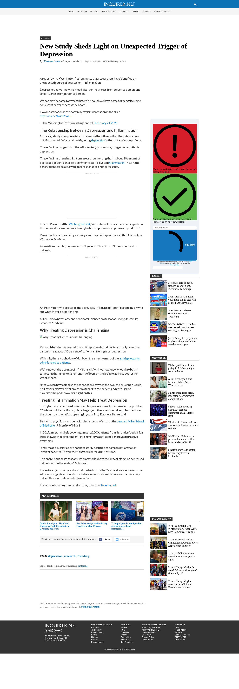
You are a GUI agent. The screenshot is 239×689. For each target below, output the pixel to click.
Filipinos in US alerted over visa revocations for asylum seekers (183, 425)
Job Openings (127, 642)
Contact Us (126, 637)
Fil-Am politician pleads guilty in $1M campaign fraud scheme (181, 368)
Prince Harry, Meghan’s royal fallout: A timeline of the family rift (182, 570)
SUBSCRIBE (190, 245)
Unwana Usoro (52, 61)
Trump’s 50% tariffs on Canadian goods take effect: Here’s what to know (183, 542)
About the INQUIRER (151, 630)
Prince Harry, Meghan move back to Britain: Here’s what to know (180, 584)
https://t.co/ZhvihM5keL (55, 116)
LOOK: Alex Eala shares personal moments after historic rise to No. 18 (181, 439)
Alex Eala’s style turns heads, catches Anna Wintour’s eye (180, 382)
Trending (83, 556)
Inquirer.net (108, 485)
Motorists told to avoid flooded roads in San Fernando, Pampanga (180, 285)
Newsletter (125, 640)
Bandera (178, 632)
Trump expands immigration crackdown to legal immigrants (126, 526)
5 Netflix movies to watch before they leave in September (182, 453)
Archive (124, 635)
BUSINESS (82, 11)
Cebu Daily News (182, 635)
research (70, 556)
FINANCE (94, 11)
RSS (123, 630)
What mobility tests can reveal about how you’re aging (181, 556)
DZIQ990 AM (180, 637)
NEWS (71, 11)
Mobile (124, 627)
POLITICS (146, 11)
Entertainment (97, 632)
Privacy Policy (174, 265)
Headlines (45, 38)
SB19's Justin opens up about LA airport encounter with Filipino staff (181, 411)
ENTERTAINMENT (162, 11)
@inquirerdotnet (72, 61)
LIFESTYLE (124, 11)
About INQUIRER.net (151, 627)
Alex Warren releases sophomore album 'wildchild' (179, 313)
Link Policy (146, 635)
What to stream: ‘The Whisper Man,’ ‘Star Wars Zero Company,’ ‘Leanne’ (182, 528)
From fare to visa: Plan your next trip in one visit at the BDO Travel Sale (182, 299)
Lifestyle (95, 637)
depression (55, 556)
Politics (94, 640)
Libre (177, 627)
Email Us (125, 632)
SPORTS (135, 11)
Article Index (147, 640)
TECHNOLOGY (108, 11)
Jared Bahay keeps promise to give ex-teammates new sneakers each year (183, 341)
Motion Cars (180, 640)
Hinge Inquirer (181, 630)
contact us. (83, 566)
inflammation (116, 162)
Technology (96, 630)
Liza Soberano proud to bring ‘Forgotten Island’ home (91, 524)
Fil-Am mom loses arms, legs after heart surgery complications (181, 395)
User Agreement (149, 632)
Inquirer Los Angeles (93, 61)
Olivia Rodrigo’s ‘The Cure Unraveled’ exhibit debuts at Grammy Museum (55, 526)
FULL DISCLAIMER (90, 607)
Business (95, 627)
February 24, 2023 (106, 123)
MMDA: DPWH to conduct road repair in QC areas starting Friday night (182, 327)
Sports (94, 635)
